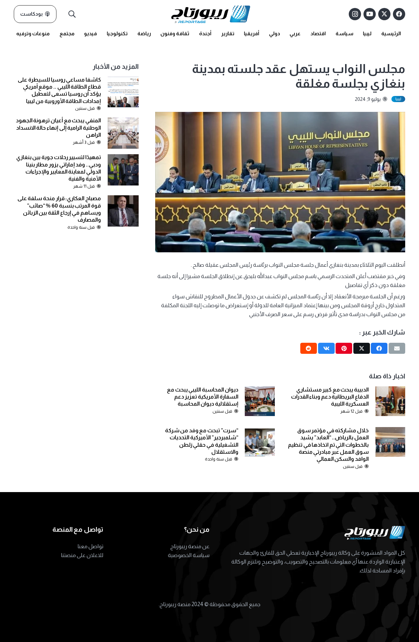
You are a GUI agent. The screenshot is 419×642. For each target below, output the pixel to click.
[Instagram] (355, 14)
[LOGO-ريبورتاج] (210, 14)
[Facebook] (399, 14)
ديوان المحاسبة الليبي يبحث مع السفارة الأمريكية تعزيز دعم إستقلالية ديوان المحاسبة (202, 397)
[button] (72, 14)
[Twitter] (384, 14)
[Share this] (379, 348)
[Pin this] (344, 348)
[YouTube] (369, 14)
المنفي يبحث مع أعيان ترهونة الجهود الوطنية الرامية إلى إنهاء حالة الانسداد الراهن (58, 128)
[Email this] (397, 348)
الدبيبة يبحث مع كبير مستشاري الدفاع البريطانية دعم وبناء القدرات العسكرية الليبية (330, 397)
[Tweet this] (361, 348)
